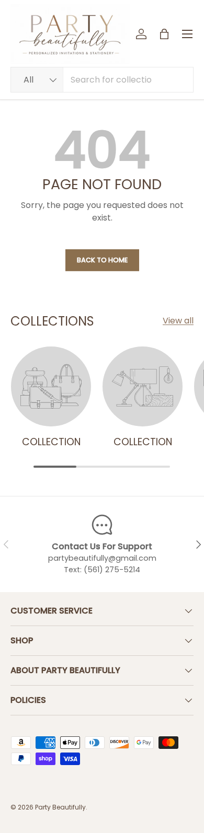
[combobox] (102, 79)
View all (178, 321)
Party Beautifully (60, 807)
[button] (164, 33)
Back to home (102, 260)
